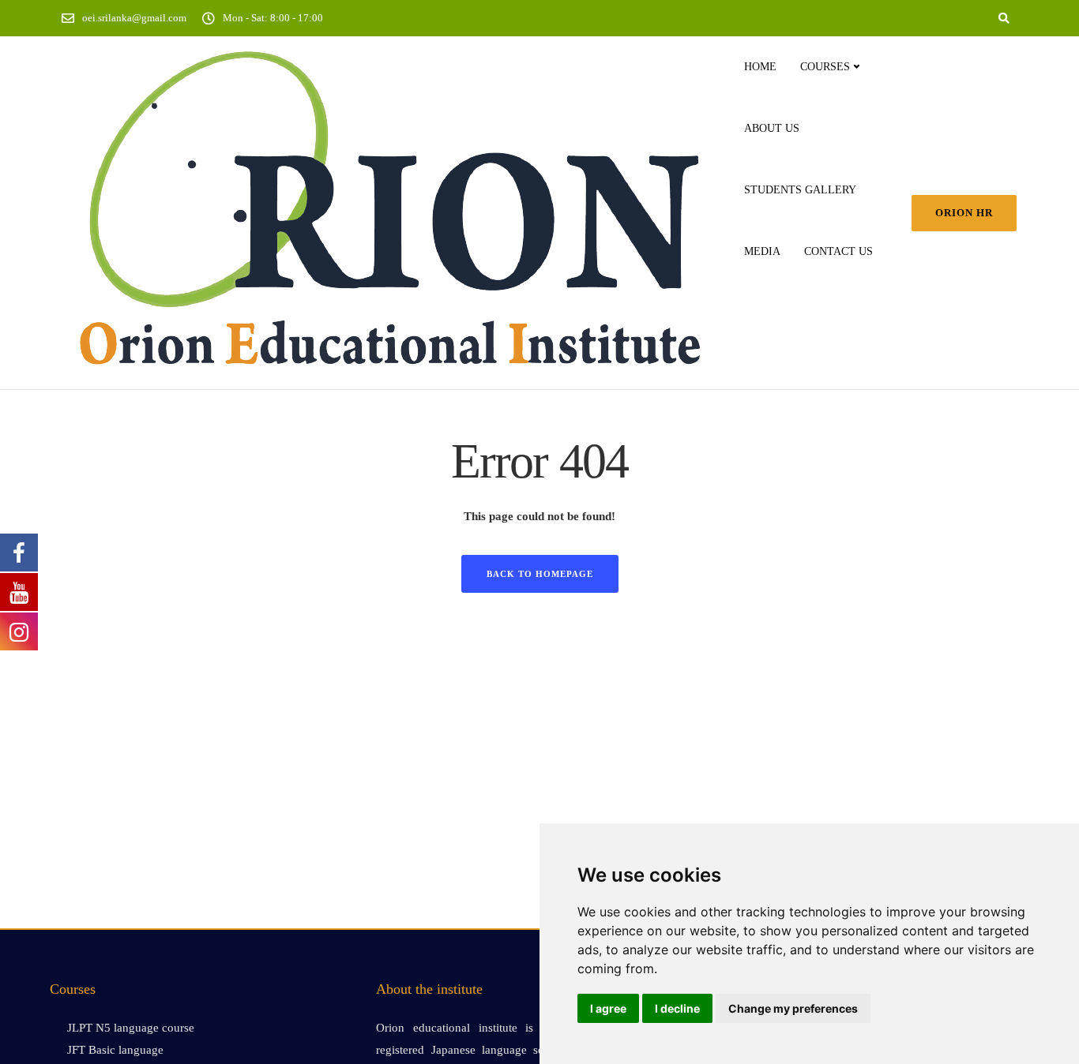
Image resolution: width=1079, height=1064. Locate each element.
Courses (825, 67)
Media (762, 251)
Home (760, 67)
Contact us (838, 251)
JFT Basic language (115, 1049)
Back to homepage (540, 574)
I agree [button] (608, 1008)
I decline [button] (677, 1008)
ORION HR (964, 213)
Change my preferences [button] (793, 1008)
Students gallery (800, 190)
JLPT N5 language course (130, 1027)
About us (771, 128)
